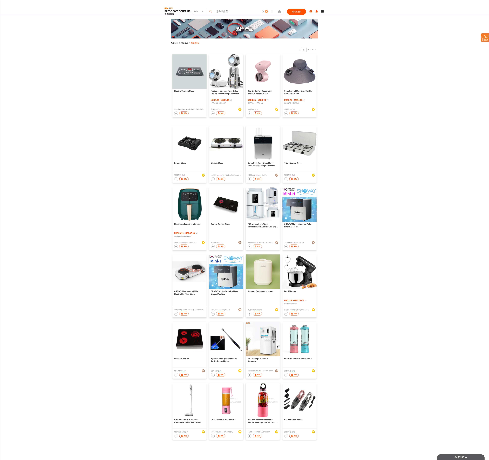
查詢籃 (461, 457)
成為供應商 (296, 12)
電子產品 (184, 43)
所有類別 (174, 43)
